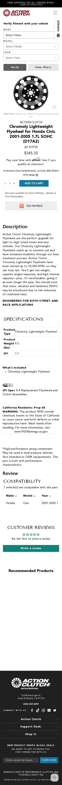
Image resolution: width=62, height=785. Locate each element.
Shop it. (31, 734)
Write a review (31, 548)
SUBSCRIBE (49, 760)
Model (8, 41)
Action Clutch (31, 122)
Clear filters (43, 67)
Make (7, 29)
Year (7, 52)
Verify (15, 67)
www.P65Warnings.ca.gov (31, 431)
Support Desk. (31, 726)
